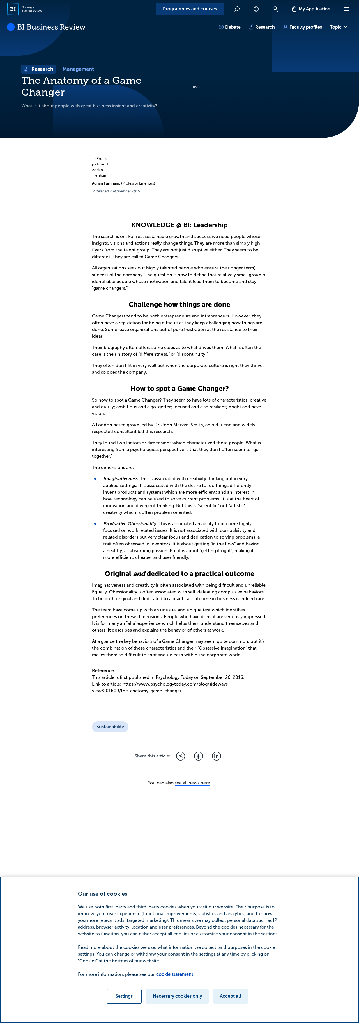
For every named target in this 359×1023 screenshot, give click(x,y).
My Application (314, 8)
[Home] (24, 9)
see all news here (192, 783)
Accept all (230, 996)
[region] (179, 950)
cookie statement (174, 974)
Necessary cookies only (177, 996)
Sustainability (110, 726)
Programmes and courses (190, 8)
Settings (124, 996)
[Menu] (346, 9)
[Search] (237, 9)
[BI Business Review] (46, 27)
